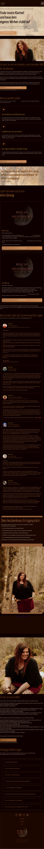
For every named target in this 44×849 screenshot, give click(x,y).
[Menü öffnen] (42, 3)
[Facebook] (23, 815)
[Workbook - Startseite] (2, 3)
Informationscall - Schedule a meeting (22, 616)
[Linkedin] (20, 815)
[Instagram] (16, 815)
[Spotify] (27, 815)
